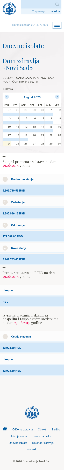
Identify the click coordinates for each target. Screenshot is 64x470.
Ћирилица (38, 11)
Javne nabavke (42, 436)
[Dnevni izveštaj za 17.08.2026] (7, 139)
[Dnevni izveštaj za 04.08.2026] (15, 122)
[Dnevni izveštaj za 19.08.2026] (24, 139)
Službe (56, 429)
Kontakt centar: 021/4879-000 (30, 25)
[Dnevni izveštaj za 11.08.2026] (15, 130)
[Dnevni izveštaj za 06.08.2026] (32, 122)
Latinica (54, 11)
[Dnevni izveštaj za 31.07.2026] (40, 114)
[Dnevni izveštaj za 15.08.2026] (49, 130)
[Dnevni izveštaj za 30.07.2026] (32, 114)
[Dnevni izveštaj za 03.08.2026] (7, 122)
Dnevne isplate (18, 443)
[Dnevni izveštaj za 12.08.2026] (24, 130)
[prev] (7, 97)
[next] (57, 97)
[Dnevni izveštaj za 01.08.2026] (49, 114)
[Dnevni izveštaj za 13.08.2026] (32, 130)
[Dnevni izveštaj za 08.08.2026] (49, 122)
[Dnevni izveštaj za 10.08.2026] (7, 130)
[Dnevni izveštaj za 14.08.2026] (40, 130)
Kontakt (31, 449)
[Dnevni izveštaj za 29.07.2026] (24, 114)
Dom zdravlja (4, 429)
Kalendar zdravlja (43, 443)
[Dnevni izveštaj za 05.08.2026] (24, 122)
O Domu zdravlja (22, 429)
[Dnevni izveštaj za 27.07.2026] (7, 114)
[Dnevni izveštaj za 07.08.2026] (40, 122)
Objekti (42, 429)
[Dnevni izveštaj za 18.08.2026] (15, 139)
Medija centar (19, 436)
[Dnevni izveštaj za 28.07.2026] (15, 114)
